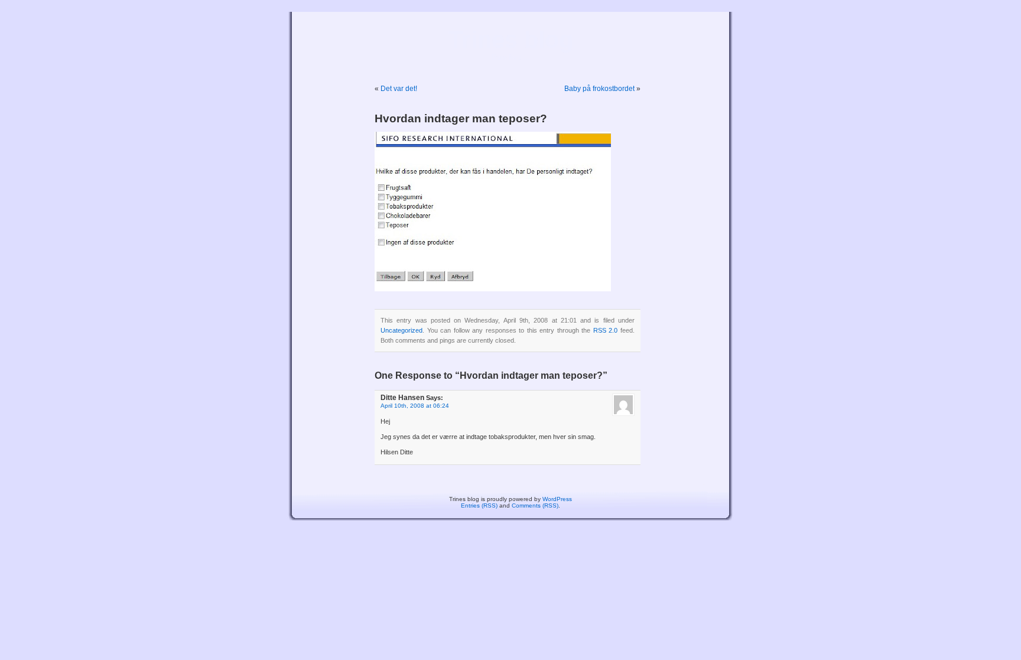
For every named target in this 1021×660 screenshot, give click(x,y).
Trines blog (510, 40)
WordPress (557, 499)
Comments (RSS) (535, 505)
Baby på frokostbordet (599, 88)
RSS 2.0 (605, 330)
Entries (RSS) (479, 505)
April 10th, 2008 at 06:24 (415, 405)
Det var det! (399, 88)
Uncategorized (401, 330)
